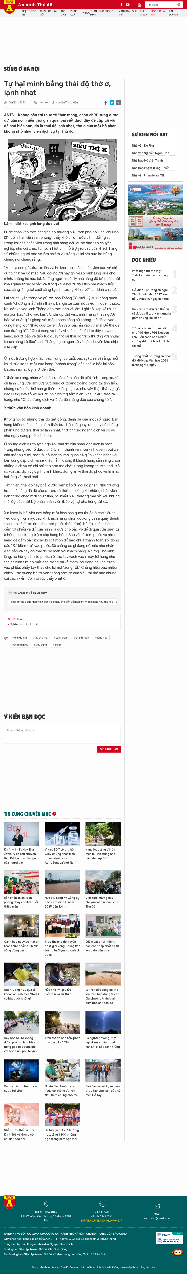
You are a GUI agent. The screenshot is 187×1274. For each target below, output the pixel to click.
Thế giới (63, 13)
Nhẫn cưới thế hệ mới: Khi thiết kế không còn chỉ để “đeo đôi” (19, 1134)
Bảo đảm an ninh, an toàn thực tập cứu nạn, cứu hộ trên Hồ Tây (103, 1091)
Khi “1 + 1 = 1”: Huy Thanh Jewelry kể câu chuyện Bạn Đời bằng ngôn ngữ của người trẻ (20, 856)
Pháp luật (73, 13)
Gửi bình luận (109, 749)
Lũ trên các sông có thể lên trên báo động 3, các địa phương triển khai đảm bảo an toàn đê (102, 996)
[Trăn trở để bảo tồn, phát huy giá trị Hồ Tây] (62, 1022)
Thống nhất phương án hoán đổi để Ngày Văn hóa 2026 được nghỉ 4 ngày (151, 360)
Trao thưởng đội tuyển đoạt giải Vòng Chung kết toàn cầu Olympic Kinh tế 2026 (62, 948)
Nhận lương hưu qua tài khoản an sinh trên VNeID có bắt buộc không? (21, 994)
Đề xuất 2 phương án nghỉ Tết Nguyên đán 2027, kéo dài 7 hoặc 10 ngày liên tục (150, 294)
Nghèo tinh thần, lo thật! (24, 624)
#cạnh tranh (61, 637)
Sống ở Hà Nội (158, 13)
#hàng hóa (101, 637)
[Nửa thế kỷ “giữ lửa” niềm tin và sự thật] (62, 974)
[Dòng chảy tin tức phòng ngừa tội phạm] (21, 1070)
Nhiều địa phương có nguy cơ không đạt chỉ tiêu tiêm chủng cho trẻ (61, 1091)
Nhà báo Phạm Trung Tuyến (150, 168)
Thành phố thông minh (101, 13)
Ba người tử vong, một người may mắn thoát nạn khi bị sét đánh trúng (102, 1042)
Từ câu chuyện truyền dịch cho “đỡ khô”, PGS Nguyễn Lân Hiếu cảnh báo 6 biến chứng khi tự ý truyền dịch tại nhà (150, 337)
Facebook (105, 102)
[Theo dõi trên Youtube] (128, 5)
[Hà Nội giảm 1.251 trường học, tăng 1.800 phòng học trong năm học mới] (62, 1114)
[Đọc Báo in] (141, 5)
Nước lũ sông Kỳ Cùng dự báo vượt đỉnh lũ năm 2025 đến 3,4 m (62, 902)
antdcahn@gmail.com (157, 1218)
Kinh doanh (173, 13)
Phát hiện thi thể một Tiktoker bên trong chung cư (150, 275)
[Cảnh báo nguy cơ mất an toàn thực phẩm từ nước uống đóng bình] (21, 926)
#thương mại (40, 637)
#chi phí (57, 644)
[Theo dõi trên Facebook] (122, 5)
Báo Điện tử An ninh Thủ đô (9, 7)
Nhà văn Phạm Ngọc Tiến (149, 175)
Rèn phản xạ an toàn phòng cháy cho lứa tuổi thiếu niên (21, 902)
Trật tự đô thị (29, 13)
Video (86, 12)
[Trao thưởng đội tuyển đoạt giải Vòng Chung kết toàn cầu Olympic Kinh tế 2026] (62, 926)
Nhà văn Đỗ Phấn (143, 146)
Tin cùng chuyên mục (27, 813)
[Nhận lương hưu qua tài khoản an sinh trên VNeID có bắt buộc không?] (21, 974)
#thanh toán (81, 637)
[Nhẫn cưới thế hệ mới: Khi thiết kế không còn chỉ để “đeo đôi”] (21, 1114)
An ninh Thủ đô (35, 5)
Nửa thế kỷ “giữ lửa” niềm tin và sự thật (59, 992)
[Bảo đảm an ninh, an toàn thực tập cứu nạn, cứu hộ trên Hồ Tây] (103, 1070)
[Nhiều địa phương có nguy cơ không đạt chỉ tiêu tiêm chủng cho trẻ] (62, 1070)
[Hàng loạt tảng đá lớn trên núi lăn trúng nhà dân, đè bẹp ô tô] (103, 834)
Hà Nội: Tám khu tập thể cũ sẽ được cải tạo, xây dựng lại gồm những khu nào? (151, 313)
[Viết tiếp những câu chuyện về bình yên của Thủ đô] (103, 882)
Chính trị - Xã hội (48, 13)
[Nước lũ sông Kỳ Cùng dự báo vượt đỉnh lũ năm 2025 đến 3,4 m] (62, 882)
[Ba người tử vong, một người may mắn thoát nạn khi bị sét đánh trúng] (103, 1022)
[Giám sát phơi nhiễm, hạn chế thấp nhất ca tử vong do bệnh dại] (103, 926)
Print (118, 102)
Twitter (112, 102)
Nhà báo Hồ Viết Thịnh (147, 160)
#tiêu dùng (40, 644)
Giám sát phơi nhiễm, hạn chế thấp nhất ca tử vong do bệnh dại (102, 946)
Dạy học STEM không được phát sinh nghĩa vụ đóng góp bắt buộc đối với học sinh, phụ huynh (20, 1044)
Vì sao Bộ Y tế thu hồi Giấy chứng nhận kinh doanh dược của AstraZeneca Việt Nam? (61, 856)
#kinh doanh (19, 637)
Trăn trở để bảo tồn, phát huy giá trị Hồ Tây (62, 1040)
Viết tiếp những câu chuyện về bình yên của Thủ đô (101, 902)
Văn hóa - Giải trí (128, 13)
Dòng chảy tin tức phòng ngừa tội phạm (21, 1089)
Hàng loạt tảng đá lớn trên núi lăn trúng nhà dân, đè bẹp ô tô (100, 854)
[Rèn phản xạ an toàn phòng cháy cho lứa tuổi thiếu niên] (21, 882)
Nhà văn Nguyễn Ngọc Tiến (150, 153)
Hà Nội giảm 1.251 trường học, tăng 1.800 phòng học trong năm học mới (62, 1134)
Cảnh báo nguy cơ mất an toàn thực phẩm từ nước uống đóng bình (21, 946)
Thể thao (143, 13)
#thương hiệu (20, 644)
